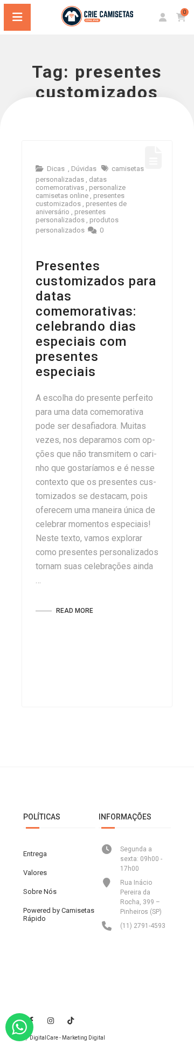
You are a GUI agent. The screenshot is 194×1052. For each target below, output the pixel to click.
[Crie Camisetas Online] (97, 23)
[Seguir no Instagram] (50, 1021)
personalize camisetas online (81, 191)
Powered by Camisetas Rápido (58, 914)
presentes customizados (80, 200)
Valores (35, 873)
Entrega (35, 854)
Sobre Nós (40, 891)
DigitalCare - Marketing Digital (67, 1038)
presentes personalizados (71, 216)
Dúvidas (83, 169)
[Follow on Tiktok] (70, 1021)
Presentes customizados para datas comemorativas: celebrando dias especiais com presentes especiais (96, 318)
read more (73, 610)
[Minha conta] (163, 17)
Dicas (56, 169)
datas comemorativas (71, 183)
